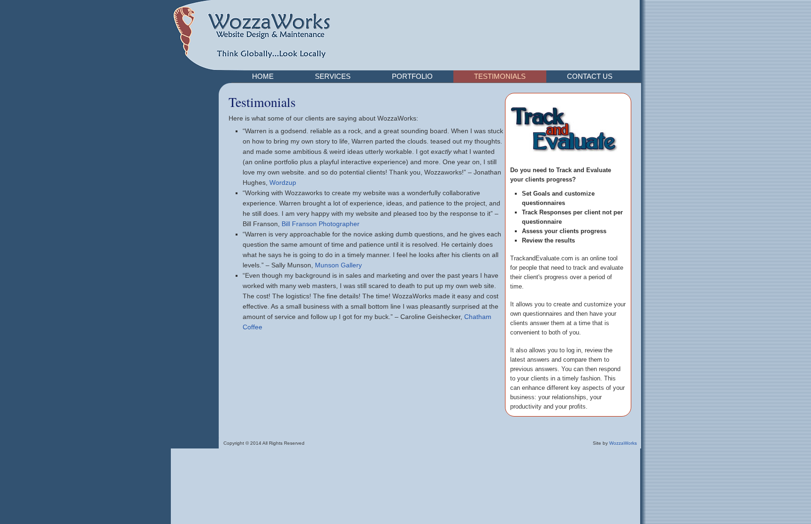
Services (333, 76)
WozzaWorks (623, 443)
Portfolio (412, 76)
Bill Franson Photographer (321, 224)
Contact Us (589, 76)
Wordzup (282, 182)
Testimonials (500, 76)
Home (263, 76)
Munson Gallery (338, 265)
